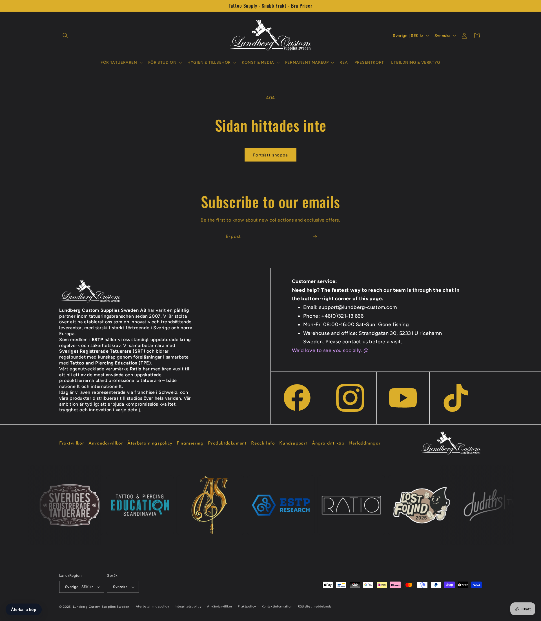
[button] (65, 35)
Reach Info (263, 443)
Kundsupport (293, 443)
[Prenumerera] (315, 236)
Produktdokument (227, 443)
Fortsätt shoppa (270, 155)
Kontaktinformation (277, 606)
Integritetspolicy (188, 606)
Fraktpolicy (247, 606)
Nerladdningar (364, 443)
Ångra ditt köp (328, 443)
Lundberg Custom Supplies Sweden (101, 607)
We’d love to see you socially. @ (330, 350)
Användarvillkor (105, 443)
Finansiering (190, 443)
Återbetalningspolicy (149, 443)
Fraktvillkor (71, 443)
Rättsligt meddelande (315, 606)
